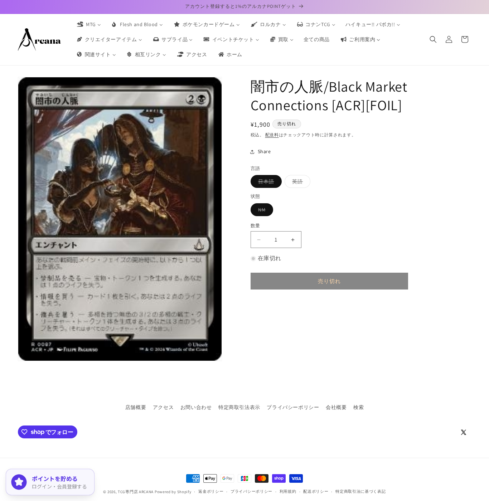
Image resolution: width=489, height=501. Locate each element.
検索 (358, 407)
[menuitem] (88, 24)
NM (264, 211)
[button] (433, 39)
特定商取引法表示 (239, 407)
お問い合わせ (196, 407)
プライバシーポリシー (293, 407)
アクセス (163, 407)
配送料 (272, 134)
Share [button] (264, 151)
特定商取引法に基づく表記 (360, 491)
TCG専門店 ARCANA (136, 491)
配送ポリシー (315, 491)
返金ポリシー (210, 491)
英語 (300, 183)
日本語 (268, 183)
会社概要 (336, 407)
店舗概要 (135, 407)
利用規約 (288, 491)
